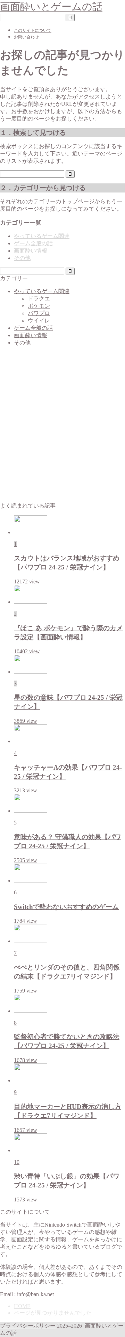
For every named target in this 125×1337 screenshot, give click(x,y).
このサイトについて (32, 30)
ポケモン (39, 306)
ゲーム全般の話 (33, 243)
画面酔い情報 (30, 251)
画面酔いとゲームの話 (51, 6)
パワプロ (39, 313)
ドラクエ (39, 298)
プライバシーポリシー (28, 1326)
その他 (22, 258)
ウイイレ (39, 321)
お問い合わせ (26, 37)
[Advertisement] (62, 428)
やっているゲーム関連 (41, 236)
